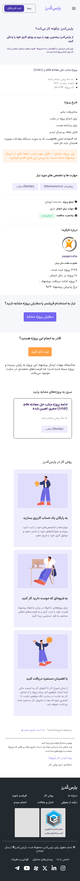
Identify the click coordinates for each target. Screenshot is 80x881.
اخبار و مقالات (45, 802)
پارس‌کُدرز (53, 8)
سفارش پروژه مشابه (40, 316)
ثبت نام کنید (40, 351)
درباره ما (72, 796)
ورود (29, 8)
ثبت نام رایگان (14, 8)
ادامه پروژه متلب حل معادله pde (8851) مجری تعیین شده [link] (45, 406)
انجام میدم (20, 802)
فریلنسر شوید (19, 796)
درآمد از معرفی (69, 802)
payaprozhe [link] (69, 256)
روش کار (48, 796)
